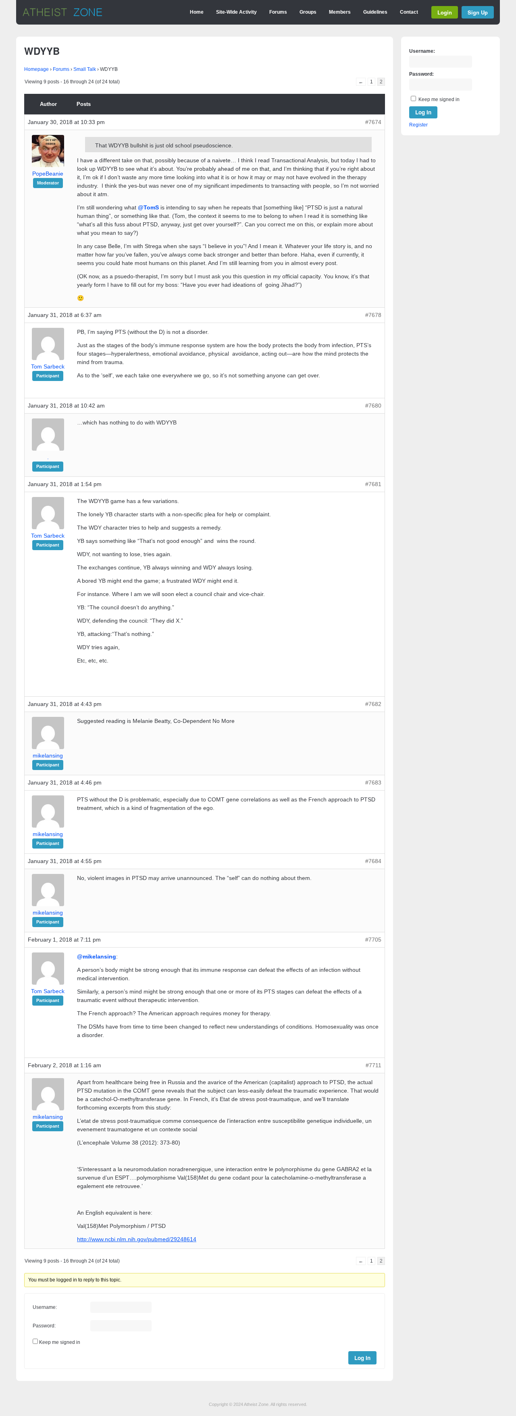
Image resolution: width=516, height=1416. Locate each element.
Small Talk (84, 69)
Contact (409, 12)
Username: (45, 1307)
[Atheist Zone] (62, 15)
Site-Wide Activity (236, 12)
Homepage (36, 69)
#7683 (373, 782)
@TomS (148, 207)
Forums (278, 12)
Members (340, 12)
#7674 (373, 122)
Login (444, 12)
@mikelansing (96, 956)
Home (197, 12)
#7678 (373, 315)
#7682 (373, 704)
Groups (308, 12)
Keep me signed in (59, 1342)
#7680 (373, 405)
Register (418, 124)
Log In (362, 1358)
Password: (44, 1326)
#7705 (373, 939)
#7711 (373, 1065)
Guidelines (375, 12)
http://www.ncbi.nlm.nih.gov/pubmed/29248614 (136, 1239)
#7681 (373, 484)
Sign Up (478, 12)
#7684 (373, 861)
